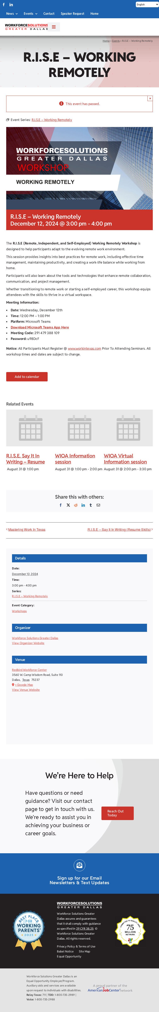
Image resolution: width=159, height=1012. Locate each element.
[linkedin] (11, 4)
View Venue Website (26, 690)
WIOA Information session (75, 459)
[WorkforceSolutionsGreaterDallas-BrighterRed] (26, 25)
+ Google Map (24, 685)
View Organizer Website (28, 643)
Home (106, 40)
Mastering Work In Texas (27, 529)
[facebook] (3, 4)
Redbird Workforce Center (29, 670)
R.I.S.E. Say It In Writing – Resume (25, 459)
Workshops (19, 611)
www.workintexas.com (84, 348)
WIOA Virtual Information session (125, 459)
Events (116, 40)
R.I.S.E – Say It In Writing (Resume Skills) (119, 529)
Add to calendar (27, 377)
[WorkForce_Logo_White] (79, 903)
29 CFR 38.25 (85, 928)
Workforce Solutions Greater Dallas (35, 638)
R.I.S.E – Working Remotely (30, 596)
